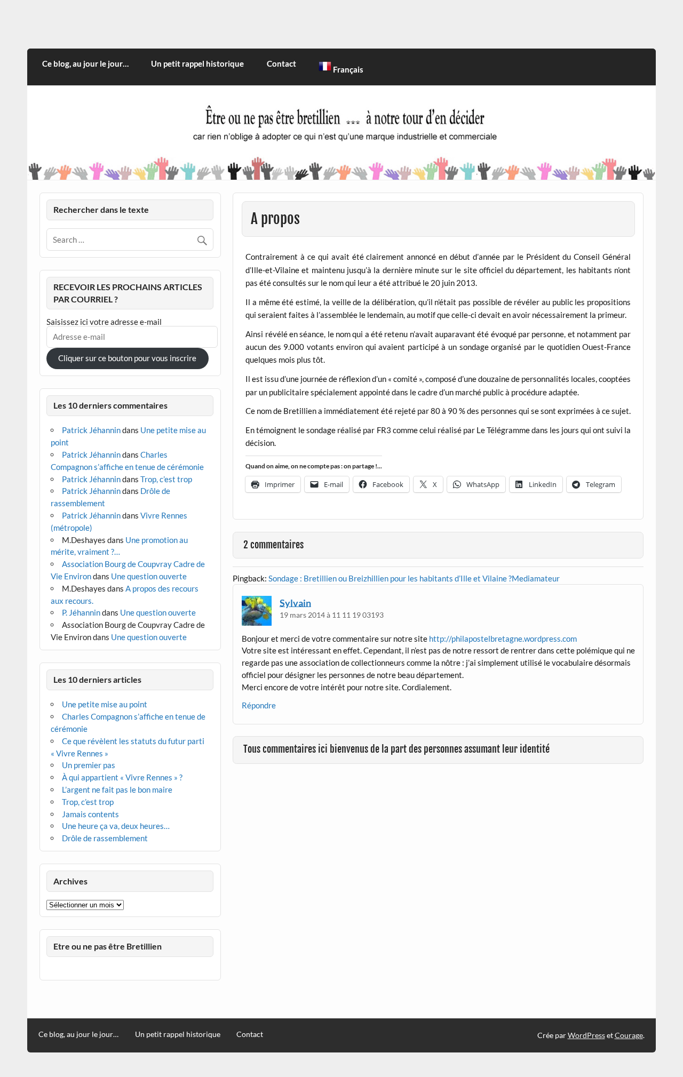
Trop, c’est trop (166, 479)
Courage (629, 1035)
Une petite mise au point (104, 704)
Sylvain (295, 602)
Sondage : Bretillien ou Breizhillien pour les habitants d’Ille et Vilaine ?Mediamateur (414, 578)
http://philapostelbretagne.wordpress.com (503, 638)
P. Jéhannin (81, 612)
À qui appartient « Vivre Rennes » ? (122, 777)
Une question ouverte (149, 576)
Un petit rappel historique (197, 63)
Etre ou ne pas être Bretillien (107, 946)
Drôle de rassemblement (105, 838)
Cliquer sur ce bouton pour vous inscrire (127, 358)
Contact (281, 63)
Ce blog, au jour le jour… (85, 63)
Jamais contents (90, 814)
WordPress (586, 1035)
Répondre (259, 705)
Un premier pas (88, 765)
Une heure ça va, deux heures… (116, 826)
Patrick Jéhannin (91, 430)
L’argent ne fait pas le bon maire (117, 789)
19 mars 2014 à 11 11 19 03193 (332, 614)
